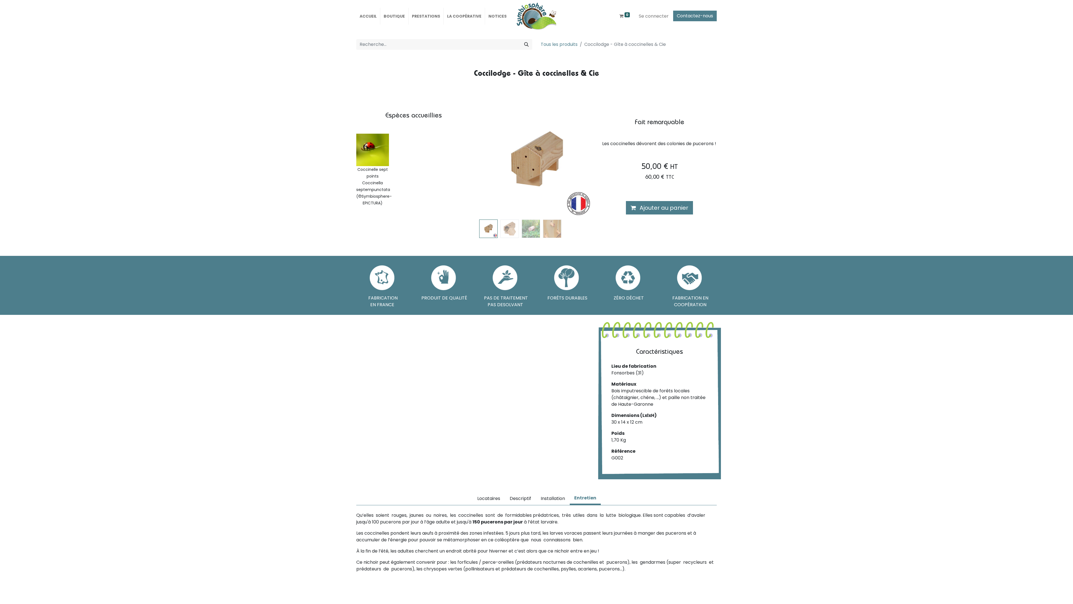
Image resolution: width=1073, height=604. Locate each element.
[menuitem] (368, 16)
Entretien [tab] (585, 498)
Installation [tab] (553, 498)
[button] (488, 161)
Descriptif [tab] (520, 498)
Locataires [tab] (488, 498)
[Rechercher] (526, 44)
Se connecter (654, 16)
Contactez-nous (695, 16)
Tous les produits (559, 44)
